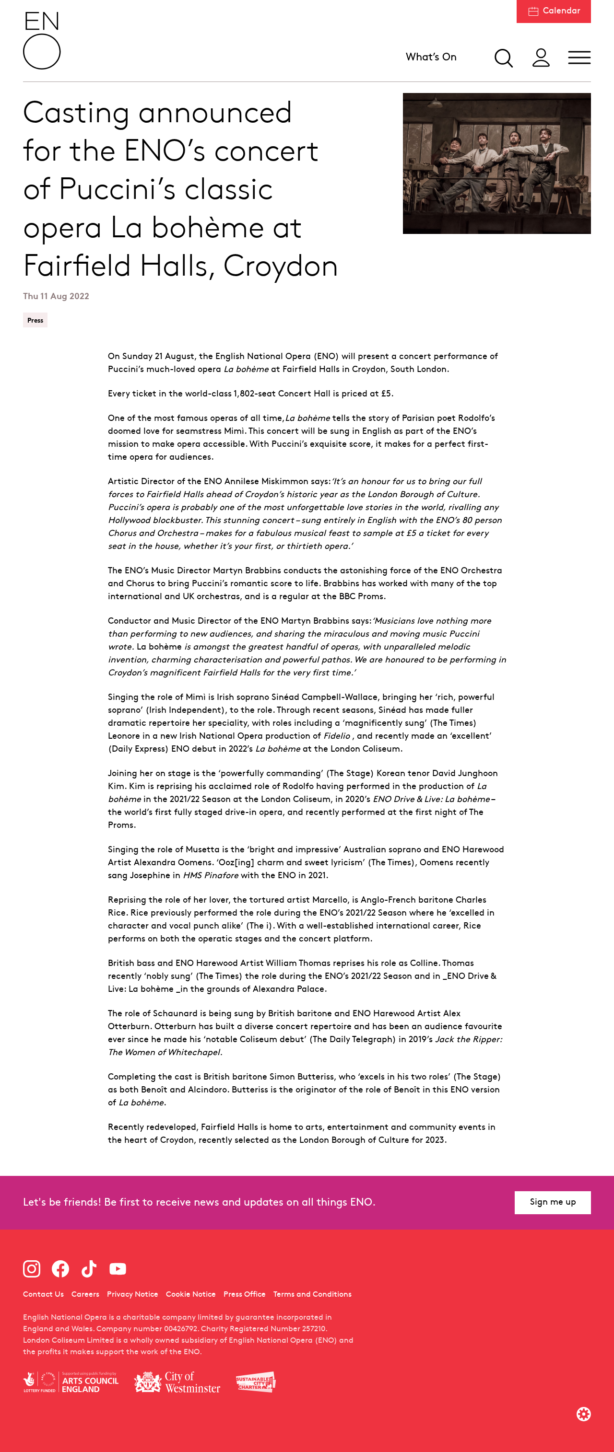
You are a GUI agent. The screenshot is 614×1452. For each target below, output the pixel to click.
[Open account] (541, 57)
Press (35, 320)
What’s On (431, 57)
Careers (85, 1295)
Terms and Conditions (312, 1295)
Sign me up (553, 1202)
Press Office (245, 1295)
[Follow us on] (31, 1269)
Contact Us (43, 1295)
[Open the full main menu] (579, 57)
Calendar (561, 11)
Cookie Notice (191, 1295)
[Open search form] (502, 57)
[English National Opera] (42, 41)
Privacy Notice (132, 1295)
